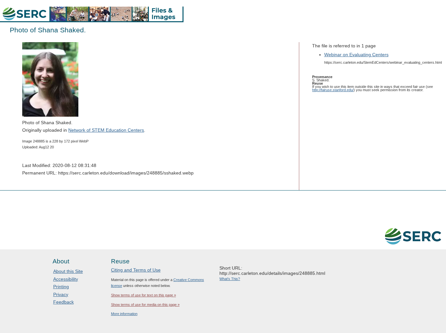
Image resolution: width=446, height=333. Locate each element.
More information (124, 314)
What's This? (229, 279)
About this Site (68, 271)
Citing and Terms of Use (136, 270)
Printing (61, 286)
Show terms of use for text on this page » (143, 295)
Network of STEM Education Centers (106, 130)
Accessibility (65, 279)
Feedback (63, 302)
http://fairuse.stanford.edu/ (333, 90)
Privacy (60, 294)
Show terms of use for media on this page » (145, 305)
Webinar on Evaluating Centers (356, 54)
